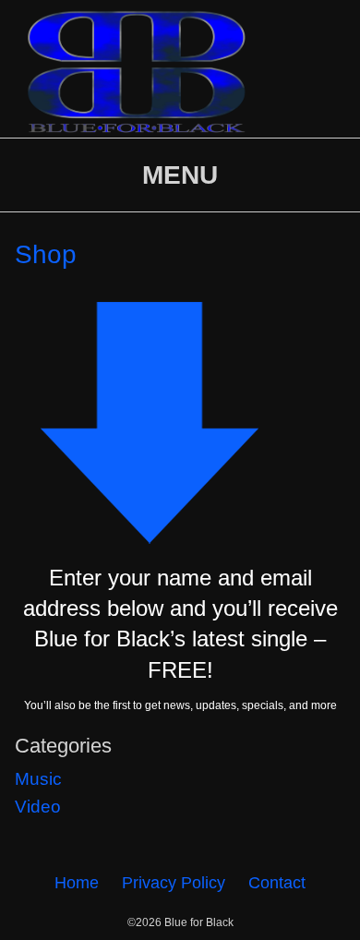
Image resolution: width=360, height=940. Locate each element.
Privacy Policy (173, 883)
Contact (277, 883)
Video (38, 806)
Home (76, 883)
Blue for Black (199, 922)
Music (38, 779)
